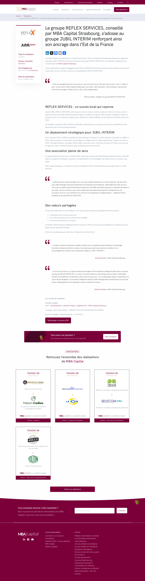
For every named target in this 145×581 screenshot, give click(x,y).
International (68, 2)
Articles (99, 2)
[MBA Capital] (25, 10)
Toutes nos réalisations (72, 489)
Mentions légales (51, 547)
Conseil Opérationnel (82, 557)
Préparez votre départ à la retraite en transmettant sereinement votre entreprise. (87, 538)
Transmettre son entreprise (84, 566)
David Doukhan (100, 258)
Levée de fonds (77, 10)
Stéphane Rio (82, 306)
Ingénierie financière (93, 10)
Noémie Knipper (100, 289)
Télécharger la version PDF (58, 320)
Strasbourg (33, 70)
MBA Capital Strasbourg (67, 64)
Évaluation (107, 10)
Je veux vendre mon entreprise (86, 547)
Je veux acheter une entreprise (86, 544)
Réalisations (27, 16)
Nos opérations (121, 9)
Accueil (18, 16)
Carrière (110, 2)
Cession (56, 10)
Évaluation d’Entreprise (83, 549)
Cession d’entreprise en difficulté (87, 568)
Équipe (57, 2)
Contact (120, 2)
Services (21, 64)
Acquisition (65, 10)
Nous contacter (110, 337)
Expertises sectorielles (85, 2)
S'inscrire (121, 511)
